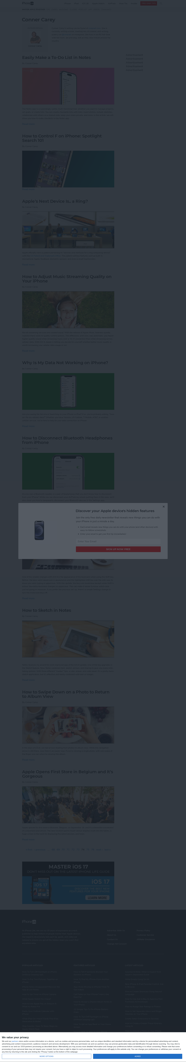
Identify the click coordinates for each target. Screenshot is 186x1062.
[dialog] (93, 1047)
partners (15, 1041)
